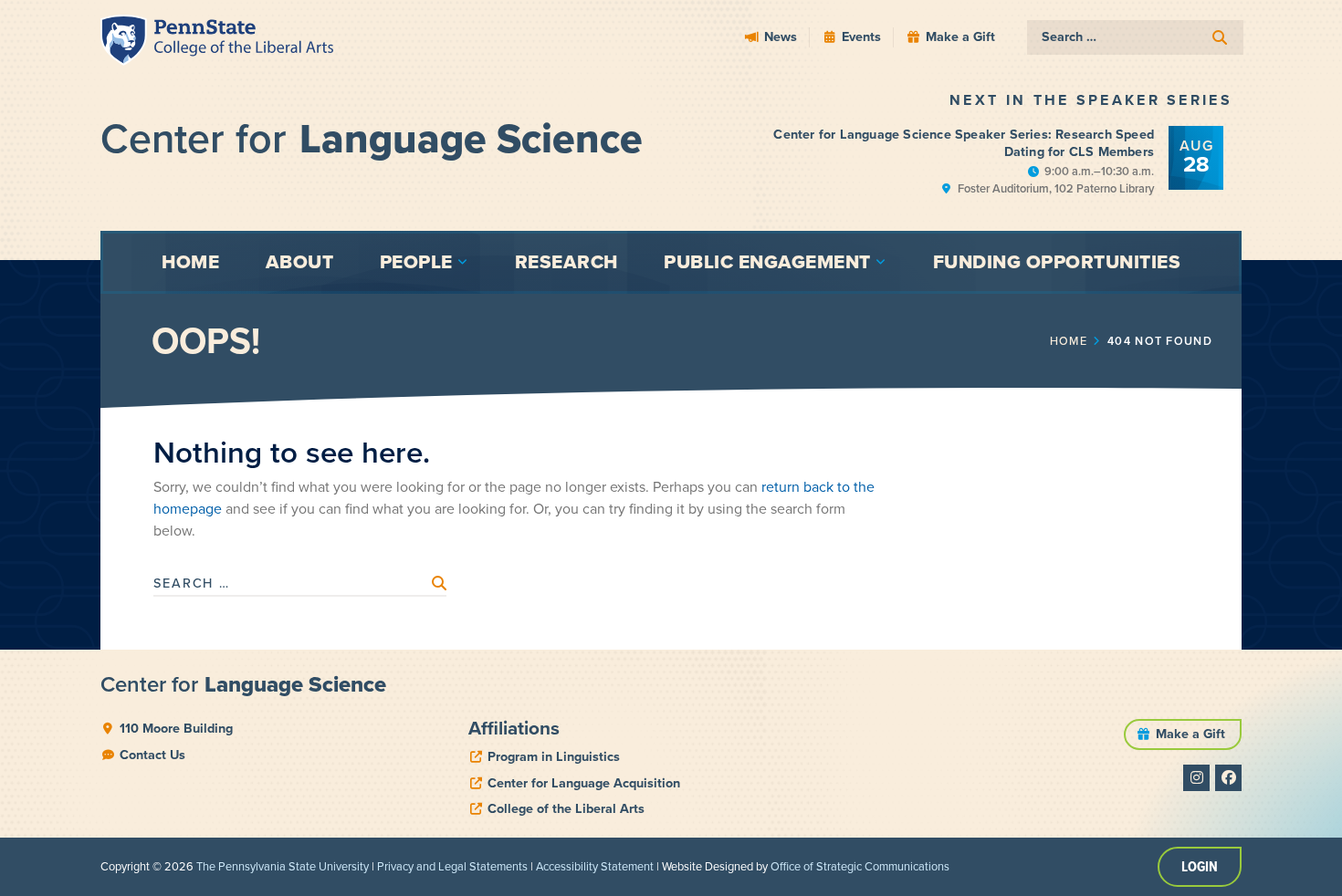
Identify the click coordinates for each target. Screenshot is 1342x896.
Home (1068, 341)
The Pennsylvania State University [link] (282, 866)
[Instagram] (1196, 778)
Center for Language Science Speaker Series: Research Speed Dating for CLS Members (963, 142)
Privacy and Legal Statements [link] (452, 866)
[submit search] (1220, 38)
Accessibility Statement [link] (595, 866)
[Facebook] (1228, 778)
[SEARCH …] (1135, 37)
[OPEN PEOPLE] (462, 262)
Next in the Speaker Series (1090, 99)
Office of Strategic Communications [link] (860, 866)
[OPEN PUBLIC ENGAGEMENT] (880, 262)
